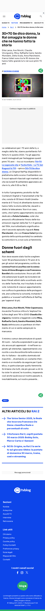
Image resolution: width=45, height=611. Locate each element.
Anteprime (7, 510)
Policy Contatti (9, 545)
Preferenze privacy (11, 549)
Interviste (7, 518)
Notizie (14, 23)
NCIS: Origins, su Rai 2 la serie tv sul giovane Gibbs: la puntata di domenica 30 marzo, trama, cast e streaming (24, 451)
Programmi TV (26, 23)
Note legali (7, 552)
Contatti (6, 560)
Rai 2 (12, 27)
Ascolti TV (39, 23)
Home (4, 27)
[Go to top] (40, 603)
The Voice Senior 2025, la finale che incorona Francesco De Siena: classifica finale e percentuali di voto (24, 423)
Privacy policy (9, 538)
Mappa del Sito (9, 556)
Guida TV (5, 23)
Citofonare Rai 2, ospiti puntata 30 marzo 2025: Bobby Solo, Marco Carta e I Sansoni (24, 437)
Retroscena (8, 521)
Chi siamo (7, 534)
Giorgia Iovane (11, 71)
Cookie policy (9, 541)
